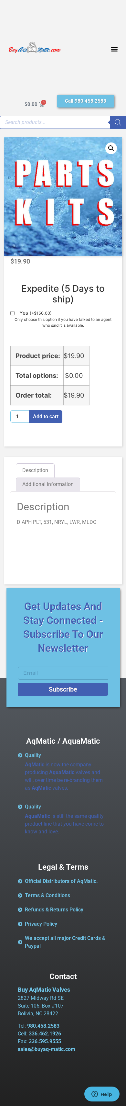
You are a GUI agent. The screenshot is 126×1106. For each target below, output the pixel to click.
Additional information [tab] (48, 484)
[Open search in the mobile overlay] (63, 122)
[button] (114, 49)
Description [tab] (35, 470)
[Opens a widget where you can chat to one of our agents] (102, 1095)
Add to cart (45, 416)
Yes (35, 313)
